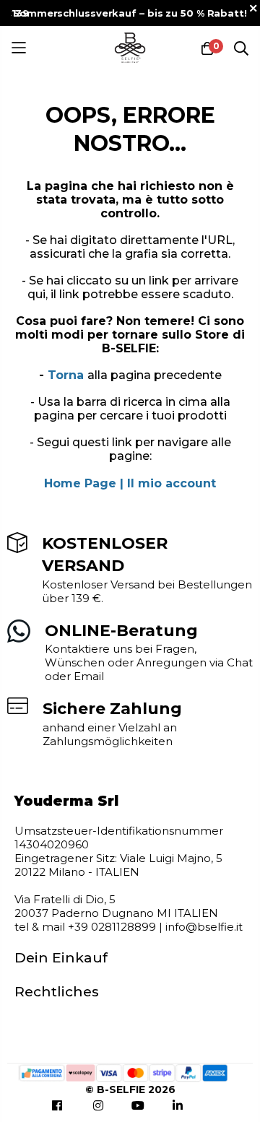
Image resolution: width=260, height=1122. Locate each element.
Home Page (80, 483)
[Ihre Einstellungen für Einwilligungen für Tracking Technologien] (25, 1096)
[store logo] (130, 48)
